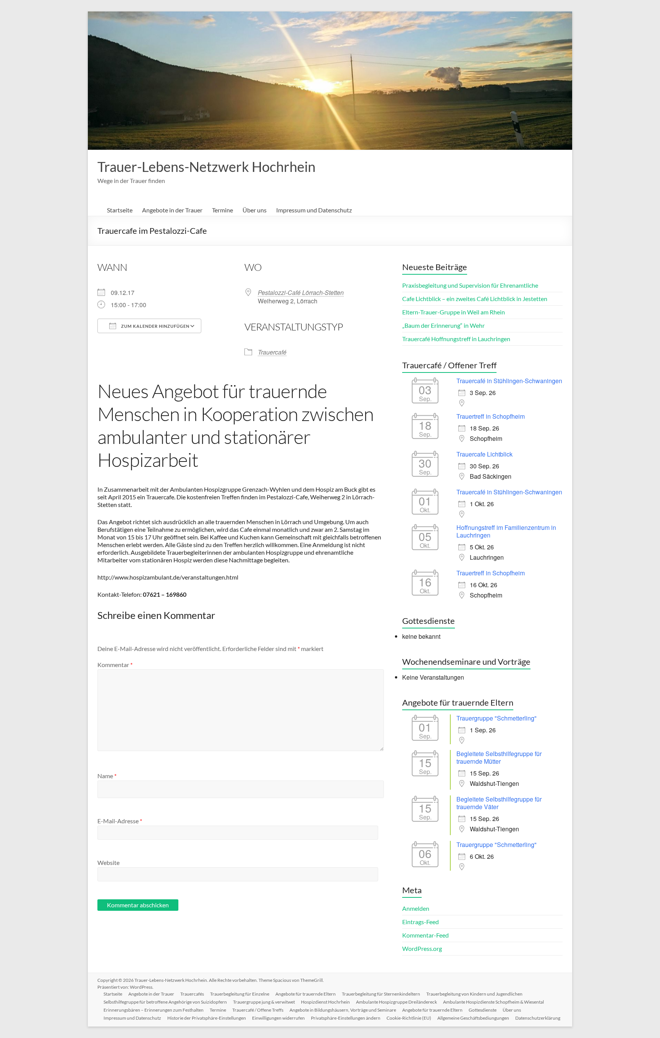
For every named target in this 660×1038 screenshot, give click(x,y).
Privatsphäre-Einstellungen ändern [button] (345, 1018)
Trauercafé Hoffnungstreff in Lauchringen (456, 338)
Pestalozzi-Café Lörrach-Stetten (301, 292)
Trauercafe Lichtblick (484, 454)
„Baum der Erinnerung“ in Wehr (443, 325)
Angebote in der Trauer (172, 210)
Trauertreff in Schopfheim (490, 416)
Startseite (120, 210)
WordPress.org (422, 948)
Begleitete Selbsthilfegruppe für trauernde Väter (499, 803)
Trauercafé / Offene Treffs (257, 1010)
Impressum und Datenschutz (314, 210)
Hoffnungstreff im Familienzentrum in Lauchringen (506, 531)
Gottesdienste (483, 1010)
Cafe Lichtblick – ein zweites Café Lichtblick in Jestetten (474, 298)
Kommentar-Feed (425, 935)
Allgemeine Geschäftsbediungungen (473, 1018)
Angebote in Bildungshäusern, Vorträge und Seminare (343, 1010)
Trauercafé (272, 352)
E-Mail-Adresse (119, 820)
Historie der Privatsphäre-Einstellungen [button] (206, 1018)
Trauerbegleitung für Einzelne (239, 994)
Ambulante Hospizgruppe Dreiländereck (396, 1002)
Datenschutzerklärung (537, 1018)
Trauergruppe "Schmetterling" (496, 718)
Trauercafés (192, 994)
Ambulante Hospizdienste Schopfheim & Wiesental (493, 1002)
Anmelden (415, 908)
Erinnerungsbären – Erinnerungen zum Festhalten (154, 1010)
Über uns (255, 210)
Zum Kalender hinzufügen (154, 326)
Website (108, 862)
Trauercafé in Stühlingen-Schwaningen (509, 380)
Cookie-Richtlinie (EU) (409, 1018)
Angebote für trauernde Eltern (305, 994)
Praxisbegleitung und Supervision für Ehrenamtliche (470, 285)
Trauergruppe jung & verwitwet (264, 1002)
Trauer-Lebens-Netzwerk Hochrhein (206, 166)
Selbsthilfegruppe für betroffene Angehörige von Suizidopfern (165, 1002)
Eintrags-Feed (420, 921)
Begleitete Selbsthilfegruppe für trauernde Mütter (499, 757)
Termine (222, 210)
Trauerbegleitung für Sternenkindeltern (381, 994)
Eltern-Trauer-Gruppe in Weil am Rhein (453, 312)
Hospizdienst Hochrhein (325, 1002)
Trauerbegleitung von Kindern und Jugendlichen (474, 994)
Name (106, 775)
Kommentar (115, 664)
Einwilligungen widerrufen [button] (278, 1018)
